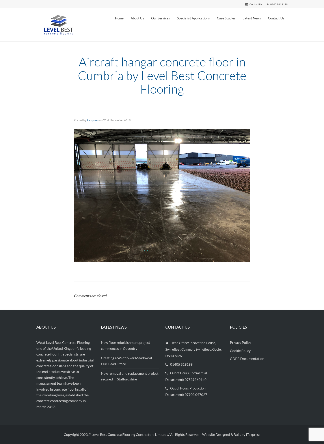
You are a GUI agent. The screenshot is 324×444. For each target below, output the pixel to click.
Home (119, 18)
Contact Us (276, 18)
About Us (137, 18)
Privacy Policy (241, 342)
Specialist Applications (193, 18)
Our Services (160, 18)
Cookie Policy (240, 350)
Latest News (252, 18)
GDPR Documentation (247, 358)
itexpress (93, 120)
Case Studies (226, 18)
